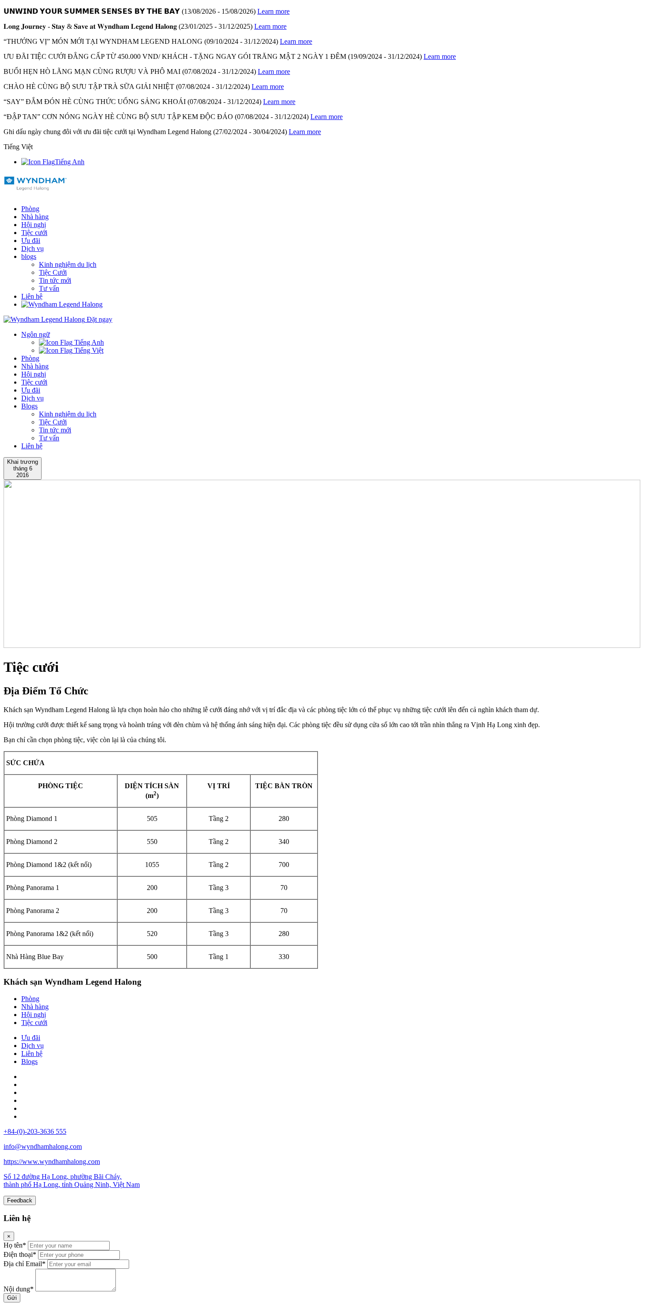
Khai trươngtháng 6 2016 (22, 468)
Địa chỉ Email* (25, 1263)
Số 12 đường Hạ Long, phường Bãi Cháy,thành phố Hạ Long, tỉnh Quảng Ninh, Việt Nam (72, 1180)
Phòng (30, 208)
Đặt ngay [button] (99, 319)
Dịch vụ (32, 248)
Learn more (273, 11)
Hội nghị (33, 224)
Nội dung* (19, 1289)
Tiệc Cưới (53, 272)
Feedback (19, 1200)
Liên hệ (31, 296)
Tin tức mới (55, 280)
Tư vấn (49, 288)
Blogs (29, 406)
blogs (28, 256)
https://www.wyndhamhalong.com (52, 1161)
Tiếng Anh (69, 162)
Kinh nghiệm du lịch (67, 264)
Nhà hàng (35, 216)
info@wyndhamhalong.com (43, 1146)
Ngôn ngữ (35, 334)
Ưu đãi (30, 240)
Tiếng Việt (88, 350)
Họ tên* (15, 1245)
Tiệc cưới (34, 232)
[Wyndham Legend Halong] (35, 187)
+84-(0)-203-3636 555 (35, 1131)
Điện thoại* (20, 1254)
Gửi (12, 1297)
